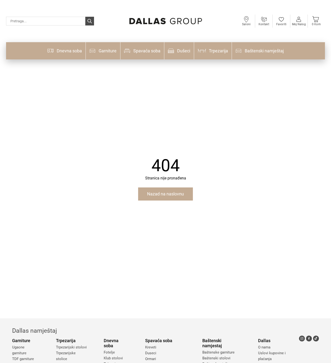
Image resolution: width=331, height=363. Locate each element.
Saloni (246, 24)
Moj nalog (299, 24)
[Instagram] (302, 338)
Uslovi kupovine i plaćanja (272, 356)
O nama (264, 347)
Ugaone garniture (19, 350)
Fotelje (109, 352)
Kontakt (264, 24)
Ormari (150, 359)
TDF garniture (23, 359)
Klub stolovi (113, 358)
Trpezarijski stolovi (71, 347)
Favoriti (281, 24)
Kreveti (150, 347)
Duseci (150, 353)
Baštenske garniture (218, 352)
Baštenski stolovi (216, 358)
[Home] (165, 21)
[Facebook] (309, 338)
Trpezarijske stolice (66, 356)
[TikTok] (316, 338)
